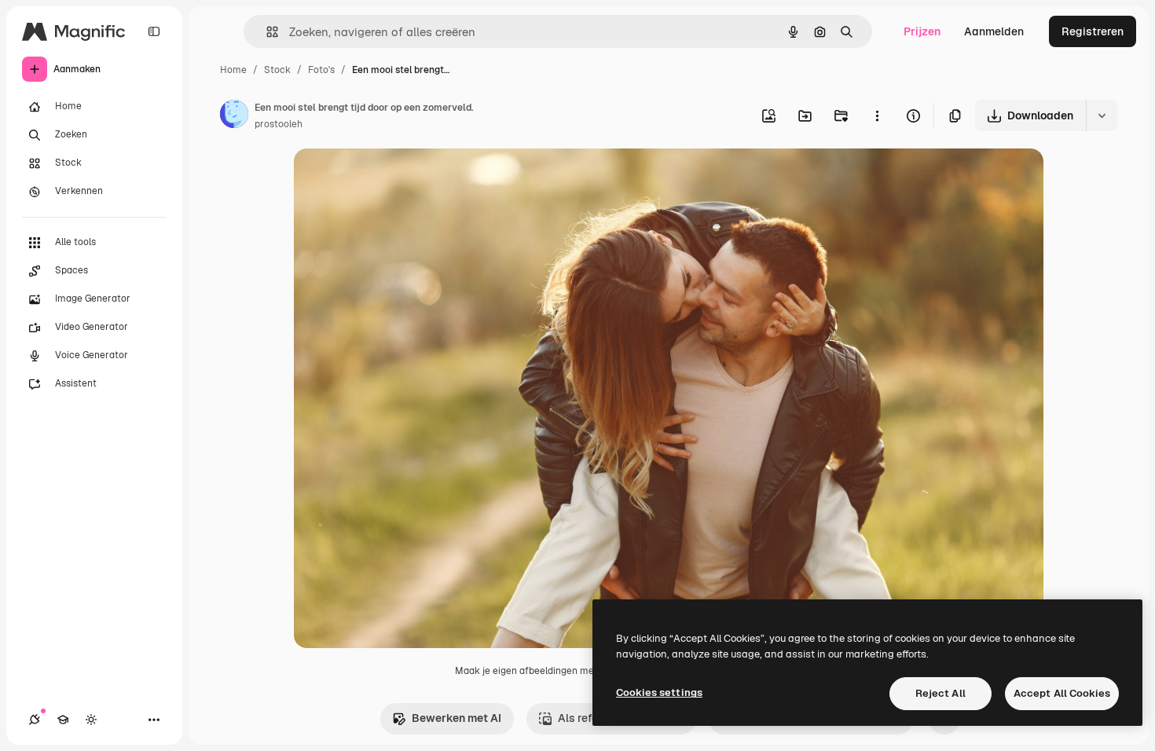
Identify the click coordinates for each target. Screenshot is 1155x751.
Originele (397, 178)
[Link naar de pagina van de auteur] (234, 116)
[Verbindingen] (34, 719)
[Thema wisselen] (91, 719)
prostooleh (278, 124)
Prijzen (922, 31)
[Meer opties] (877, 115)
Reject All (940, 693)
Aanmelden (994, 31)
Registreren (1093, 31)
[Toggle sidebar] (154, 31)
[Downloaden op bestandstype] (1101, 115)
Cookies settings (659, 692)
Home (233, 70)
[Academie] (62, 719)
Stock (277, 70)
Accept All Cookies (1062, 693)
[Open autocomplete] (266, 32)
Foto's (321, 70)
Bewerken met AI (456, 718)
